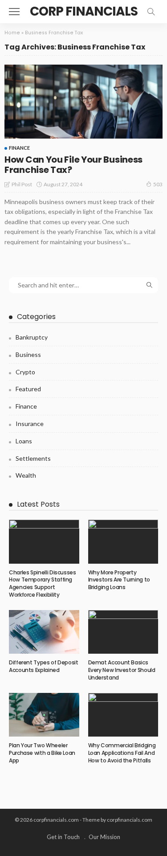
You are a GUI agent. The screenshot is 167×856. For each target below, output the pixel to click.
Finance (19, 147)
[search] (151, 11)
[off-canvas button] (14, 11)
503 (158, 184)
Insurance (30, 423)
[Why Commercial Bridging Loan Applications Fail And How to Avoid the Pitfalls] (123, 715)
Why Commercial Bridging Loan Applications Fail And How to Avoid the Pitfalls (122, 752)
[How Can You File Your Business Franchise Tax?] (83, 102)
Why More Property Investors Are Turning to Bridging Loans (119, 580)
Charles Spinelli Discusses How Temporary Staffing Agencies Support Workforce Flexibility (42, 583)
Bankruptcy (32, 337)
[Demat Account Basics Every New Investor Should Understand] (123, 632)
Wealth (26, 475)
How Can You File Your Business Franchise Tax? (73, 164)
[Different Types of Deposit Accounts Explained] (44, 632)
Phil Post (22, 184)
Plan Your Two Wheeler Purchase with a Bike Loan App (42, 752)
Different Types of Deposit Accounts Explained (43, 666)
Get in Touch (63, 836)
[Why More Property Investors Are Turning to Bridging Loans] (123, 541)
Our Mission (104, 836)
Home (12, 32)
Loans (24, 441)
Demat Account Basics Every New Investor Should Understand (121, 670)
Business (28, 354)
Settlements (33, 458)
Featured (28, 389)
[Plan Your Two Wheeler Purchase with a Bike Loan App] (44, 715)
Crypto (25, 372)
